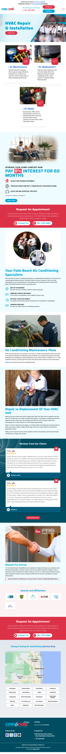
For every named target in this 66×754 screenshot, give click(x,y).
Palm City (12, 701)
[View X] (19, 735)
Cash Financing (36, 4)
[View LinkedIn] (15, 735)
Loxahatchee (12, 697)
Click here (8, 362)
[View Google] (11, 735)
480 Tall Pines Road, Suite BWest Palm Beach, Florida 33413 (45, 735)
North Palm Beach (26, 697)
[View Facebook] (7, 735)
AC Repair (29, 108)
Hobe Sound (12, 692)
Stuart (12, 705)
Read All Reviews (33, 517)
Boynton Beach (26, 688)
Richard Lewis (15, 475)
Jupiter (39, 692)
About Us (24, 745)
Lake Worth (53, 692)
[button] (29, 39)
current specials (40, 2)
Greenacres (53, 688)
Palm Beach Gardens (53, 697)
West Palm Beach (39, 705)
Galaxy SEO (36, 749)
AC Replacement (47, 67)
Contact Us (48, 7)
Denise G (14, 509)
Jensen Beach (26, 692)
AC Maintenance (18, 67)
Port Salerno (39, 701)
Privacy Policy (32, 745)
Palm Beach (39, 697)
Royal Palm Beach (53, 701)
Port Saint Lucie (26, 701)
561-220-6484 (29, 10)
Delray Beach (39, 688)
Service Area (49, 646)
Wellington (26, 705)
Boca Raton (12, 688)
